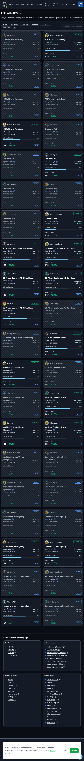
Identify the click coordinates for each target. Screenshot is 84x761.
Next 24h (6, 28)
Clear (14, 28)
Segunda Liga (50, 132)
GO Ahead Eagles (53, 694)
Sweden (11, 700)
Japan (10, 691)
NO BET (4, 24)
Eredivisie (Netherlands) (56, 655)
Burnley (50, 685)
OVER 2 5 (35, 24)
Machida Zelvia (52, 708)
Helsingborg (51, 700)
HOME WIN (14, 24)
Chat (23, 4)
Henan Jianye (52, 702)
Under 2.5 (11, 655)
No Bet (10, 650)
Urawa (49, 717)
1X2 (9, 647)
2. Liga (5, 42)
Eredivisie (6, 251)
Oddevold (50, 711)
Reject (65, 750)
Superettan (49, 460)
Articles (72, 4)
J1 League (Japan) (53, 658)
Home (11, 4)
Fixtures (39, 4)
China (10, 682)
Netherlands (12, 694)
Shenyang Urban (53, 714)
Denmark (11, 685)
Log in (80, 4)
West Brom (51, 723)
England (11, 688)
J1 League (48, 340)
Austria (10, 680)
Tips (17, 4)
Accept (74, 750)
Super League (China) (55, 664)
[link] (21, 46)
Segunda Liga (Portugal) (56, 661)
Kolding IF (51, 705)
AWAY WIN (25, 24)
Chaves (50, 688)
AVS (48, 682)
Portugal (11, 697)
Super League (8, 579)
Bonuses (30, 4)
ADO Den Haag (52, 680)
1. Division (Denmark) (55, 647)
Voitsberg (50, 720)
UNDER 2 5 (45, 24)
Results (64, 4)
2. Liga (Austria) (53, 650)
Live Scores (47, 4)
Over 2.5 (11, 653)
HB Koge (50, 697)
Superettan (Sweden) (55, 667)
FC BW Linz (51, 691)
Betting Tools (55, 4)
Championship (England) (56, 653)
